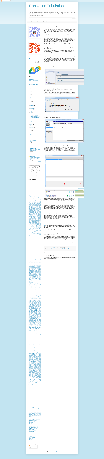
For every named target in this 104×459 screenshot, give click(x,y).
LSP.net (36, 289)
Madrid (29, 290)
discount (33, 230)
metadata (32, 303)
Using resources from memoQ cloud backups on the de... (35, 117)
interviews (39, 273)
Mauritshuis (34, 292)
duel (35, 234)
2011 (30, 131)
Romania (39, 348)
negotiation (35, 312)
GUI (33, 256)
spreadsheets (39, 363)
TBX (32, 374)
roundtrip (33, 349)
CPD (32, 221)
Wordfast (32, 408)
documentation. (31, 231)
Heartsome (30, 259)
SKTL (29, 358)
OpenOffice (30, 320)
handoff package (34, 257)
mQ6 (29, 307)
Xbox (40, 412)
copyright (33, 219)
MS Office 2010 (34, 308)
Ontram (39, 319)
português (34, 327)
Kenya (29, 278)
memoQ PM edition (38, 298)
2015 (30, 101)
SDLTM (40, 354)
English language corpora (33, 81)
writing (31, 412)
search (35, 355)
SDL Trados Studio (32, 354)
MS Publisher (30, 309)
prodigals (34, 331)
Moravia (36, 306)
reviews (39, 347)
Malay (37, 290)
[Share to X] (61, 247)
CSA (36, 222)
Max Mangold (39, 292)
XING (29, 413)
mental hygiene (35, 302)
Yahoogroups (34, 414)
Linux (29, 287)
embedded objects (52, 248)
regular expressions (33, 344)
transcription (73, 248)
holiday (37, 260)
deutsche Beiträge (37, 227)
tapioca (33, 373)
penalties (36, 323)
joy (36, 277)
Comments (32, 447)
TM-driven (30, 382)
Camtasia (36, 205)
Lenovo (37, 285)
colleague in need (32, 213)
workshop (30, 411)
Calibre (32, 204)
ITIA (30, 276)
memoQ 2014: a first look (34, 115)
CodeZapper (32, 212)
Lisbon (36, 287)
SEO (29, 356)
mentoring (39, 302)
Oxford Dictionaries (35, 321)
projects (39, 333)
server (34, 356)
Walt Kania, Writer (32, 437)
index (29, 269)
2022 (30, 91)
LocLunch (39, 288)
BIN (29, 199)
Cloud (40, 211)
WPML (29, 412)
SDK (31, 353)
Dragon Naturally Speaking (36, 233)
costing (30, 220)
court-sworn (39, 220)
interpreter (30, 273)
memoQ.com (30, 300)
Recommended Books (35, 21)
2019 (30, 95)
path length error (38, 322)
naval (29, 312)
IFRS (36, 266)
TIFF (33, 380)
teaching (36, 374)
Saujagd (30, 351)
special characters (31, 362)
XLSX (40, 413)
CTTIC (40, 222)
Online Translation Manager (33, 319)
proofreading (35, 334)
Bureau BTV (30, 203)
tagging (33, 372)
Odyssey (30, 318)
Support (35, 369)
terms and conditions (31, 378)
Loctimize (30, 289)
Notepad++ (30, 316)
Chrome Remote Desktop (32, 210)
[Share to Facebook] (63, 247)
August (31, 109)
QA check (37, 336)
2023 (30, 90)
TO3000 (30, 383)
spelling (30, 363)
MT (36, 309)
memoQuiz (30, 301)
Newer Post (46, 305)
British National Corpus (33, 78)
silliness (35, 357)
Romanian (30, 349)
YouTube (30, 415)
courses (36, 220)
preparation (30, 330)
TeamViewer (35, 375)
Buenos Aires (33, 202)
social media (36, 359)
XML (29, 414)
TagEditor (30, 372)
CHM (31, 209)
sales (40, 350)
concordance (38, 216)
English (33, 239)
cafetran (30, 204)
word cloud (37, 407)
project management (33, 333)
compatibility (30, 216)
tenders (30, 376)
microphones (39, 304)
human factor (33, 262)
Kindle (40, 279)
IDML (34, 266)
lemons (35, 285)
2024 (30, 88)
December (32, 104)
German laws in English (33, 420)
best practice (39, 197)
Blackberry (35, 199)
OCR (36, 317)
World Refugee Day (35, 411)
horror (33, 261)
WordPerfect (30, 410)
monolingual (30, 306)
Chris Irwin (33, 209)
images (61, 248)
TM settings (39, 381)
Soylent (39, 360)
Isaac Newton (36, 275)
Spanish (33, 361)
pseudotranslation (34, 335)
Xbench (38, 412)
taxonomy (30, 374)
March (31, 124)
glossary (39, 252)
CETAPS (37, 207)
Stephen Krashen (31, 366)
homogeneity (30, 261)
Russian (39, 349)
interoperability (31, 272)
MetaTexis (35, 303)
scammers (39, 351)
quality (39, 337)
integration (39, 269)
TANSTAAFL (30, 373)
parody (32, 322)
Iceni (34, 265)
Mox (38, 306)
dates (38, 224)
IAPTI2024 (30, 265)
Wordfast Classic (31, 409)
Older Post (73, 305)
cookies (30, 219)
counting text (33, 220)
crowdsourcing (34, 222)
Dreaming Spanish (31, 234)
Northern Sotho (38, 315)
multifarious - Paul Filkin (34, 153)
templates (39, 375)
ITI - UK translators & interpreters (34, 423)
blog (38, 199)
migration (30, 305)
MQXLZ (38, 307)
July (31, 111)
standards (39, 364)
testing (38, 378)
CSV (38, 222)
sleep (34, 358)
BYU (40, 203)
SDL (33, 353)
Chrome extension (38, 209)
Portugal (30, 327)
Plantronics (33, 325)
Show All (39, 161)
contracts (36, 218)
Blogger (33, 200)
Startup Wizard (38, 365)
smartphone (33, 359)
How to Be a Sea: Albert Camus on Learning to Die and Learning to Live (35, 158)
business (34, 203)
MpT (40, 306)
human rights (38, 262)
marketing (33, 291)
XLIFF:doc (35, 413)
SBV (35, 351)
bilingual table (39, 198)
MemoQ (63, 248)
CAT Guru (36, 206)
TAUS (40, 373)
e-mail (37, 235)
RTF (35, 349)
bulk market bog (38, 202)
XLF (31, 413)
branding (39, 201)
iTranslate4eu (34, 276)
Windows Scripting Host (32, 407)
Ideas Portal (30, 266)
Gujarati (35, 256)
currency (33, 223)
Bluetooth (30, 201)
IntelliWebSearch (31, 270)
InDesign (39, 268)
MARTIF (39, 291)
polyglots (37, 326)
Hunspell (33, 263)
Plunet (29, 326)
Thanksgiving (32, 379)
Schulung (36, 352)
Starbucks (34, 365)
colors (36, 213)
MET (29, 303)
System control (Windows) (33, 371)
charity (30, 208)
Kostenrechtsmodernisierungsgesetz (34, 280)
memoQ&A (34, 300)
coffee (35, 212)
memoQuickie (38, 300)
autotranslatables (31, 194)
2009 (30, 134)
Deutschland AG (31, 228)
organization (34, 320)
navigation (32, 312)
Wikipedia (36, 404)
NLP (29, 315)
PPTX (36, 328)
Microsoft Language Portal (33, 426)
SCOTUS (39, 352)
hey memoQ (38, 259)
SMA (40, 358)
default (40, 225)
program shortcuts (31, 332)
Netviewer (39, 313)
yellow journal (39, 414)
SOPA (31, 360)
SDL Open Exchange (37, 353)
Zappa (33, 415)
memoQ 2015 (32, 297)
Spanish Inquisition (38, 361)
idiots (33, 266)
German (30, 252)
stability (32, 364)
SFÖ (29, 357)
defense (30, 226)
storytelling (39, 366)
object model (33, 317)
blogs (35, 200)
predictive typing (38, 329)
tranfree (35, 384)
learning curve (36, 284)
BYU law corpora (32, 79)
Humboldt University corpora (34, 83)
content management (32, 218)
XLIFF (33, 413)
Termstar (36, 378)
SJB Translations (33, 140)
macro (40, 289)
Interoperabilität (38, 271)
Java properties (34, 277)
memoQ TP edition (37, 299)
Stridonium (30, 367)
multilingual (33, 310)
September (32, 108)
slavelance (31, 358)
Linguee (37, 286)
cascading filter (31, 206)
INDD (37, 268)
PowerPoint (30, 328)
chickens (37, 208)
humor (30, 263)
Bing (30, 199)
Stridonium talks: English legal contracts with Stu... (35, 119)
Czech (29, 224)
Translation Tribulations (47, 6)
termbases (33, 376)
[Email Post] (57, 247)
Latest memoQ (44, 21)
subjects (30, 368)
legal (40, 284)
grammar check (57, 248)
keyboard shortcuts (34, 278)
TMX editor (39, 382)
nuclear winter (34, 316)
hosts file (36, 261)
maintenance (33, 290)
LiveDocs (30, 288)
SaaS (31, 350)
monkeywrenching (38, 305)
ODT (40, 317)
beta (29, 198)
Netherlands (35, 313)
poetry (34, 326)
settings (39, 356)
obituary (30, 317)
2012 (30, 130)
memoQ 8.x (36, 297)
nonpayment (32, 315)
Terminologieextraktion (32, 377)
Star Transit (30, 365)
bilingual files (34, 198)
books (33, 201)
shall (32, 357)
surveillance (30, 370)
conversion (39, 218)
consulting (39, 217)
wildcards (39, 404)
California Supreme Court (37, 204)
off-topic (32, 318)
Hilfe (29, 260)
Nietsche (39, 314)
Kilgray (30, 279)
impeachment (33, 267)
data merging (32, 224)
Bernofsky (34, 197)
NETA (29, 313)
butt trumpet (37, 203)
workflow (39, 410)
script (29, 353)
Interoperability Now (38, 272)
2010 (30, 133)
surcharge (39, 369)
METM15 (30, 304)
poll (35, 326)
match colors (30, 292)
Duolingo (37, 234)
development (36, 228)
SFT (30, 357)
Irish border (32, 275)
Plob (37, 325)
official (35, 318)
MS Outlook (39, 308)
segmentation (38, 355)
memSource (39, 301)
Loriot (32, 289)
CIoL (40, 210)
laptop (32, 284)
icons (40, 265)
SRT (29, 364)
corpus (36, 219)
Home (60, 305)
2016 (30, 100)
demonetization (38, 226)
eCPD (35, 236)
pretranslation (35, 330)
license (29, 286)
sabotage (33, 350)
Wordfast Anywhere (37, 408)
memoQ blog (32, 144)
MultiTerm (36, 310)
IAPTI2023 (39, 264)
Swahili (37, 370)
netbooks (32, 313)
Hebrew (33, 259)
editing (48, 248)
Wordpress (35, 410)
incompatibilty (34, 268)
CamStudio (33, 205)
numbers (37, 316)
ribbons (30, 348)
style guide (39, 367)
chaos (40, 207)
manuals (30, 291)
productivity (38, 331)
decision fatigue (36, 225)
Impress (38, 267)
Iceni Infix (37, 265)
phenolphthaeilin (31, 324)
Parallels (30, 322)
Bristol (31, 141)
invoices (33, 274)
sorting (33, 360)
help (35, 259)
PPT (33, 328)
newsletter (34, 314)
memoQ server (31, 299)
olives (36, 318)
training (32, 384)
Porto (40, 326)
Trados (30, 384)
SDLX (29, 355)
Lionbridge (32, 287)
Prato (33, 329)
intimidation (30, 274)
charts (31, 208)
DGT (40, 228)
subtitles (39, 368)
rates (34, 339)
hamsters (30, 257)
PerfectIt (39, 323)
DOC (40, 230)
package (39, 321)
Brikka (29, 202)
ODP (38, 317)
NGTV (37, 314)
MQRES (32, 307)
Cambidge (30, 205)
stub (33, 367)
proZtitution (30, 335)
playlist (36, 325)
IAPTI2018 (34, 264)
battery (40, 196)
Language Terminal (35, 283)
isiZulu (40, 275)
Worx (40, 411)
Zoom (35, 415)
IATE (32, 265)
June (31, 112)
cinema (38, 210)
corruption (39, 219)
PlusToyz (32, 326)
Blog (28, 21)
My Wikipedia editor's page (33, 427)
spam (31, 361)
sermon (31, 356)
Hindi (31, 260)
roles (70, 248)
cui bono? (30, 223)
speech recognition (37, 362)
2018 (30, 97)
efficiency (39, 237)
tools (34, 383)
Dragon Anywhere (35, 232)
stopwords (35, 366)
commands (39, 213)
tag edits (39, 371)
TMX (36, 382)
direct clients (36, 229)
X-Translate (34, 412)
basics (36, 196)
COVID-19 (30, 221)
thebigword (35, 379)
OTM (37, 320)
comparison (39, 215)
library (40, 285)
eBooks (32, 236)
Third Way (30, 380)
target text (36, 373)
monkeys (33, 305)
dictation (30, 229)
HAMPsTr (39, 256)
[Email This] (59, 247)
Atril (33, 192)
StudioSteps (35, 367)
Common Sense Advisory (36, 214)
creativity (34, 221)
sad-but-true (37, 350)
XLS (38, 413)
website (33, 404)
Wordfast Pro (38, 409)
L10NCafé (30, 281)
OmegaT (39, 318)
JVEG (40, 277)
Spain (29, 361)
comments (30, 214)
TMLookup (33, 382)
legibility (30, 285)
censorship (30, 207)
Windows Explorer (38, 406)
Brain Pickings (32, 156)
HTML (29, 262)
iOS (38, 274)
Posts (31, 445)
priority (32, 331)
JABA (40, 276)
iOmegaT (36, 274)
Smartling (30, 359)
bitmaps (33, 199)
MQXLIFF (34, 307)
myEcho (32, 311)
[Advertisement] (59, 294)
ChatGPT (34, 208)
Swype (40, 370)
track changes (38, 383)
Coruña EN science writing (33, 80)
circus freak (30, 211)
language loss (34, 282)
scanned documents (31, 352)
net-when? (39, 312)
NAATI (34, 311)
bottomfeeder (36, 201)
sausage (33, 351)
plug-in (40, 325)
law (33, 284)
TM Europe (37, 380)
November (32, 105)
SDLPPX (37, 354)
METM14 (39, 303)
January (31, 127)
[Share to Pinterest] (64, 247)
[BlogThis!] (60, 247)
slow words (37, 358)
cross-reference (38, 221)
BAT (37, 196)
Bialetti (31, 198)
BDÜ (29, 197)
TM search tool (34, 381)
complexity (34, 216)
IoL (34, 274)
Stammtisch (36, 364)
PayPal (30, 323)
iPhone (30, 275)
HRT (40, 261)
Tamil (40, 372)
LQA (33, 289)
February (32, 125)
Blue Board (39, 200)
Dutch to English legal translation (34, 419)
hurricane (36, 263)
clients (35, 211)
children (39, 208)
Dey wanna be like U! (33, 121)
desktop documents (31, 227)
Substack (36, 368)
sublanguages (33, 368)
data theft (35, 224)
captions (39, 205)
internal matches (31, 271)
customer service (38, 223)
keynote (39, 278)
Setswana (36, 356)
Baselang (33, 196)
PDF (31, 323)
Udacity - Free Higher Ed (33, 436)
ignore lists (39, 266)
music (29, 311)
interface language (38, 270)
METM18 (33, 304)
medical (30, 293)
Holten (40, 260)
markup (37, 291)
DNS (37, 230)
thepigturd (39, 379)
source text (36, 360)
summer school (31, 369)
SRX (30, 364)
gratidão (35, 255)
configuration (35, 217)
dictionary (33, 229)
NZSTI (40, 316)
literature (39, 287)
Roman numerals (35, 348)
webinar (30, 404)
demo (35, 226)
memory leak (34, 301)
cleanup (33, 211)
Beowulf (32, 197)
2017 (30, 98)
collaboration (38, 212)
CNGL (29, 212)
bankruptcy (30, 196)
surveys (34, 370)
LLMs (32, 288)
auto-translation (34, 193)
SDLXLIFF (31, 355)
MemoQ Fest (33, 298)
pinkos (35, 324)
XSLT (31, 414)
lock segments (36, 288)
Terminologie (39, 376)
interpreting (34, 273)
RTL (37, 349)
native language (38, 311)
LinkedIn (39, 286)
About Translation (33, 148)
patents (34, 322)
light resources (33, 286)
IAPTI (40, 263)
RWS (29, 350)
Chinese (30, 209)
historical (34, 260)
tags (34, 372)
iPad (40, 274)
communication (31, 215)
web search (38, 403)
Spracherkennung (33, 363)
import (36, 267)
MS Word (34, 309)
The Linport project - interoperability (32, 431)
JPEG (38, 277)
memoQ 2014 (67, 248)
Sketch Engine (38, 357)
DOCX (35, 231)
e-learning (34, 235)
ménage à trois (31, 302)
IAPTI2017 (30, 264)
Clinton (38, 211)
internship (34, 271)
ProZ (40, 334)
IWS (37, 276)
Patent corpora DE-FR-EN (33, 84)
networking (30, 314)
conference (30, 217)
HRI (38, 261)
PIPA (37, 324)
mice (35, 304)
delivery (32, 226)
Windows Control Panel (32, 406)
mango (40, 290)
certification (34, 207)
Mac (37, 289)
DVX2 (29, 235)
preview (30, 331)
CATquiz (39, 206)
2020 (30, 94)
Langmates (34, 281)
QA (35, 336)
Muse (40, 310)
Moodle (33, 306)
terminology (38, 377)
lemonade (32, 285)
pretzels (39, 330)
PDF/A (34, 323)
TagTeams (37, 372)
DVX (40, 234)
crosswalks (30, 222)
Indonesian (33, 269)
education (34, 237)
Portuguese (39, 327)
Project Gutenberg (38, 332)
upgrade (46, 249)
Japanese (30, 277)
